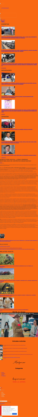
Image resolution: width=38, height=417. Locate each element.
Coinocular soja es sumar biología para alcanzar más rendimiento (14, 309)
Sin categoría (3, 375)
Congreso (4, 246)
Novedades (3, 68)
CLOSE (1, 416)
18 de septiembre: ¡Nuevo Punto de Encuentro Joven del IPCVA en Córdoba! (11, 357)
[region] (9, 411)
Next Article (2, 249)
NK (9, 246)
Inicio (2, 392)
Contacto (3, 157)
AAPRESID (1, 246)
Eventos (1, 162)
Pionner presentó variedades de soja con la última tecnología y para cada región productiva (19, 249)
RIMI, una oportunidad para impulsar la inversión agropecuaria (18, 155)
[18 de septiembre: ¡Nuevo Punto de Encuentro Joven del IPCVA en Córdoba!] (1, 358)
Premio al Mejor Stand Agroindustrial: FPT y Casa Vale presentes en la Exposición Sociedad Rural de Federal (15, 348)
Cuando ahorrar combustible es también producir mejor (16, 129)
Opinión (3, 114)
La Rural (7, 246)
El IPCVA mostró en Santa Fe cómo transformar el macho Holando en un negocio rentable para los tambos (15, 351)
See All (2, 26)
